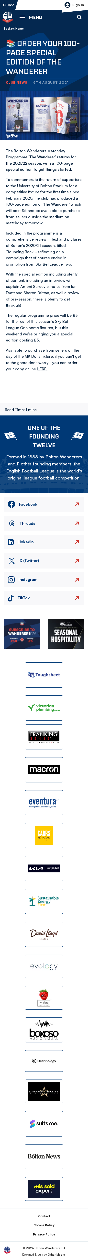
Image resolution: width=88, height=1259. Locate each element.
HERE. (42, 368)
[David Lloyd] (44, 934)
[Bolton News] (44, 1157)
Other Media (56, 1254)
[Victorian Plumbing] (44, 708)
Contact (44, 1216)
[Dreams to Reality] (44, 1091)
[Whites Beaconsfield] (44, 998)
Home (19, 28)
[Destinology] (44, 1061)
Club (7, 5)
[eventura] (44, 802)
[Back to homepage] (7, 17)
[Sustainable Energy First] (44, 901)
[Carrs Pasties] (44, 835)
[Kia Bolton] (44, 868)
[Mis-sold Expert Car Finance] (44, 1189)
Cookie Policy (44, 1225)
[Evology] (44, 966)
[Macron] (44, 769)
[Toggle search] (79, 17)
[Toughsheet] (44, 675)
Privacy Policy (44, 1234)
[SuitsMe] (44, 1124)
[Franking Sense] (44, 737)
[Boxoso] (44, 1030)
